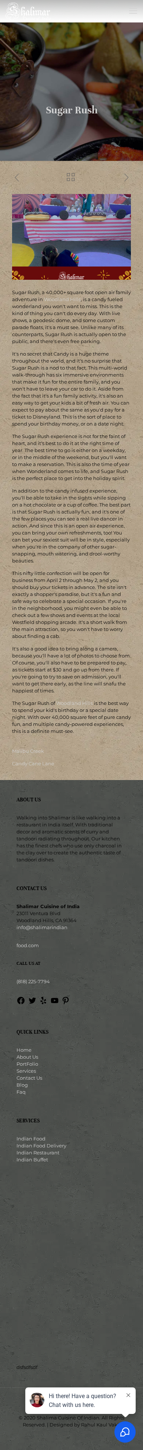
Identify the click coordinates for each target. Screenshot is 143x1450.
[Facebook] (20, 1003)
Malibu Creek (28, 751)
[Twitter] (32, 1003)
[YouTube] (54, 1003)
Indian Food (30, 1139)
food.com (27, 945)
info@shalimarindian (41, 927)
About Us (27, 1057)
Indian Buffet (32, 1160)
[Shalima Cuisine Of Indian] (28, 11)
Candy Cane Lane (33, 763)
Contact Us (29, 1078)
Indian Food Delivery (41, 1146)
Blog (22, 1085)
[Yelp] (43, 1003)
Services (26, 1071)
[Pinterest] (65, 1003)
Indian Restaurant (37, 1153)
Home (24, 1050)
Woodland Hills (62, 299)
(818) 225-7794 (33, 981)
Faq (21, 1092)
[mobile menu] (133, 11)
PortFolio (27, 1064)
